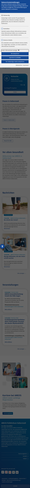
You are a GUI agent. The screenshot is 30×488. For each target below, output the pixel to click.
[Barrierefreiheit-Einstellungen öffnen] (2, 246)
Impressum (26, 65)
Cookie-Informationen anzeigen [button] (9, 50)
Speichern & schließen (15, 57)
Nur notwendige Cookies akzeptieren (15, 61)
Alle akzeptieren (15, 53)
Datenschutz (19, 65)
